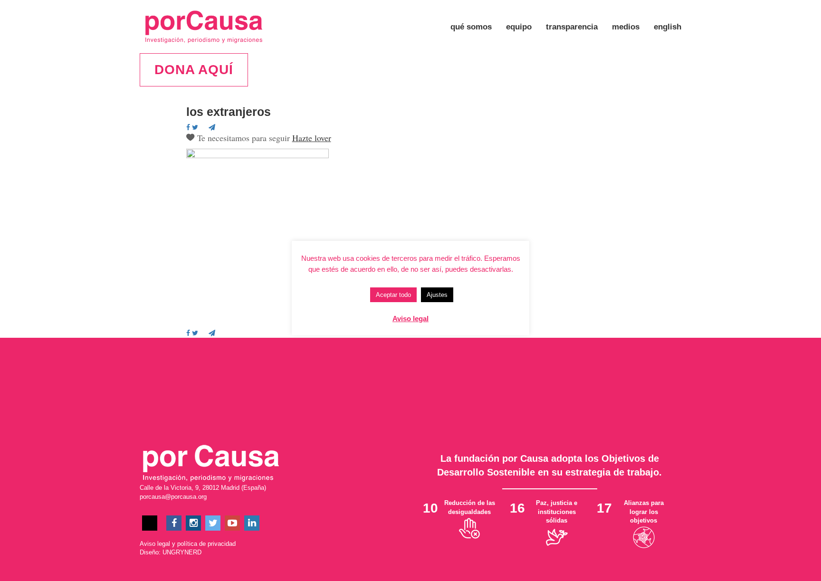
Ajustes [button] (437, 294)
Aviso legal (155, 543)
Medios (626, 26)
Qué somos (471, 26)
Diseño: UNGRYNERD (170, 552)
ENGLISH (667, 26)
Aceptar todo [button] (393, 294)
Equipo (519, 26)
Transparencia (572, 26)
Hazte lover (311, 137)
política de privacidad (206, 543)
